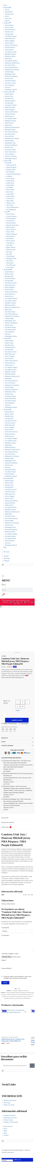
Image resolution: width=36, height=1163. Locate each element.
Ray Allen (9, 254)
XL (18, 706)
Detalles (4, 738)
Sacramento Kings (10, 80)
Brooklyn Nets (9, 32)
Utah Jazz (8, 87)
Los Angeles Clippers (11, 60)
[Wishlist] (25, 1011)
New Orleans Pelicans (11, 67)
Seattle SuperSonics (10, 152)
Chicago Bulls (9, 34)
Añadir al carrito (17, 720)
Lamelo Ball (9, 194)
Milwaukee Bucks (10, 56)
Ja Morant (9, 176)
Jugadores (7, 160)
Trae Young (9, 205)
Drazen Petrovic (11, 229)
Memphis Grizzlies (10, 54)
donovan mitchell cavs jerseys (20, 996)
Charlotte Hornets (10, 29)
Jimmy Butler (10, 185)
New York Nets (9, 136)
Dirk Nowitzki (10, 227)
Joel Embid (9, 187)
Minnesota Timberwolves (12, 63)
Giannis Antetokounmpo (13, 174)
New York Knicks (10, 65)
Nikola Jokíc (10, 200)
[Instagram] (4, 1090)
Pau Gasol (9, 252)
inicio (5, 5)
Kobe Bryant (10, 243)
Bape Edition (9, 12)
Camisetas (7, 23)
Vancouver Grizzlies (11, 156)
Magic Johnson (10, 247)
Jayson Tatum (10, 178)
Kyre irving (9, 192)
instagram (6, 560)
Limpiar (18, 710)
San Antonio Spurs (10, 83)
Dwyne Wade (10, 231)
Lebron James (10, 196)
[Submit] (32, 1065)
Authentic (6, 338)
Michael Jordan (10, 249)
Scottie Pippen (10, 256)
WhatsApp (7, 558)
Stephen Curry (10, 203)
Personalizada (8, 478)
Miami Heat (8, 58)
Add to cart (17, 1159)
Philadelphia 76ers (10, 74)
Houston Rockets (10, 47)
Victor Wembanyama (12, 207)
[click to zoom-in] (17, 628)
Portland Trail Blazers (11, 76)
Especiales (7, 7)
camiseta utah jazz (11, 994)
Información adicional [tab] (7, 822)
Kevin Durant (10, 189)
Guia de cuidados (7, 745)
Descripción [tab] (4, 818)
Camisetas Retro (8, 92)
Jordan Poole (10, 183)
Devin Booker (10, 172)
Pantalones (7, 409)
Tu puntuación (5, 927)
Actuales (7, 163)
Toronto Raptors (9, 85)
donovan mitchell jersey (23, 994)
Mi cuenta (6, 552)
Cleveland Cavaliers (11, 36)
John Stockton (10, 236)
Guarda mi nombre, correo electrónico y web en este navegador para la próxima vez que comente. (17, 977)
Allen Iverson (10, 214)
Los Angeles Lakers (10, 52)
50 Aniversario (9, 14)
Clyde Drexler (10, 220)
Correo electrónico (6, 968)
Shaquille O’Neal (11, 258)
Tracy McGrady (11, 265)
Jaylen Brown (10, 180)
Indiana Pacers (9, 49)
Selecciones (8, 18)
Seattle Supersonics (10, 398)
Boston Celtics (9, 27)
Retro (6, 212)
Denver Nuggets (9, 40)
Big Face (7, 20)
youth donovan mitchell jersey (23, 998)
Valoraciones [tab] (6, 827)
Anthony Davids (11, 165)
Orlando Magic (9, 72)
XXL (23, 706)
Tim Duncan (10, 263)
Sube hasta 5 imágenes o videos (10, 953)
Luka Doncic (10, 198)
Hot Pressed (7, 269)
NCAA (7, 16)
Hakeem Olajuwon (11, 234)
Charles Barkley (11, 218)
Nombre (4, 960)
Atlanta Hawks (9, 25)
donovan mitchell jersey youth (14, 992)
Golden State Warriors (11, 45)
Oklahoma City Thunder (12, 69)
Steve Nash (9, 260)
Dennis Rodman (11, 223)
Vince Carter (10, 267)
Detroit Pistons (9, 43)
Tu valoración (5, 935)
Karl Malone (10, 238)
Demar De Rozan (11, 167)
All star (7, 9)
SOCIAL (6, 556)
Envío (3, 741)
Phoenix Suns (9, 78)
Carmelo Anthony (11, 216)
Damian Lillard (10, 169)
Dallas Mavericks (10, 38)
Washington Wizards (11, 89)
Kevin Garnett (10, 240)
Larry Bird (9, 245)
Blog (5, 547)
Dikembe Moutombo (12, 225)
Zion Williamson (11, 209)
